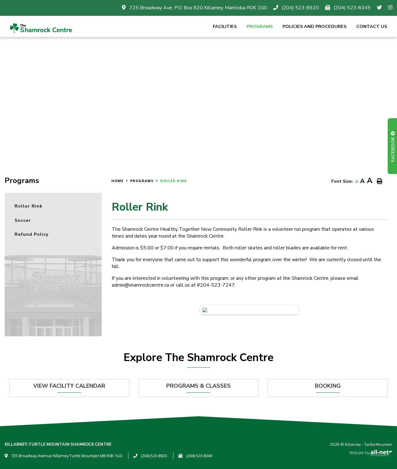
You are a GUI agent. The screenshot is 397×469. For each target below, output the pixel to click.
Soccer (23, 220)
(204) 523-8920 (154, 455)
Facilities (225, 26)
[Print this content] (379, 181)
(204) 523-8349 (199, 455)
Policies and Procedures (314, 26)
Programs (260, 26)
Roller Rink (173, 180)
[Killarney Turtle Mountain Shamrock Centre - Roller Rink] (41, 27)
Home (117, 180)
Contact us (371, 26)
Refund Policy (32, 234)
